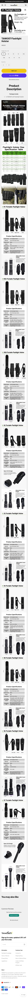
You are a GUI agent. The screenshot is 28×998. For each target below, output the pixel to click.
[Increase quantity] (9, 65)
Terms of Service (5, 955)
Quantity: (3, 62)
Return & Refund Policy (21, 958)
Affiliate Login (19, 965)
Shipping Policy (19, 955)
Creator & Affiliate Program (20, 961)
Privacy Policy (4, 958)
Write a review (14, 915)
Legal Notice (4, 961)
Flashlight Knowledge (6, 953)
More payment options (14, 79)
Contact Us (18, 953)
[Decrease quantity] (3, 65)
